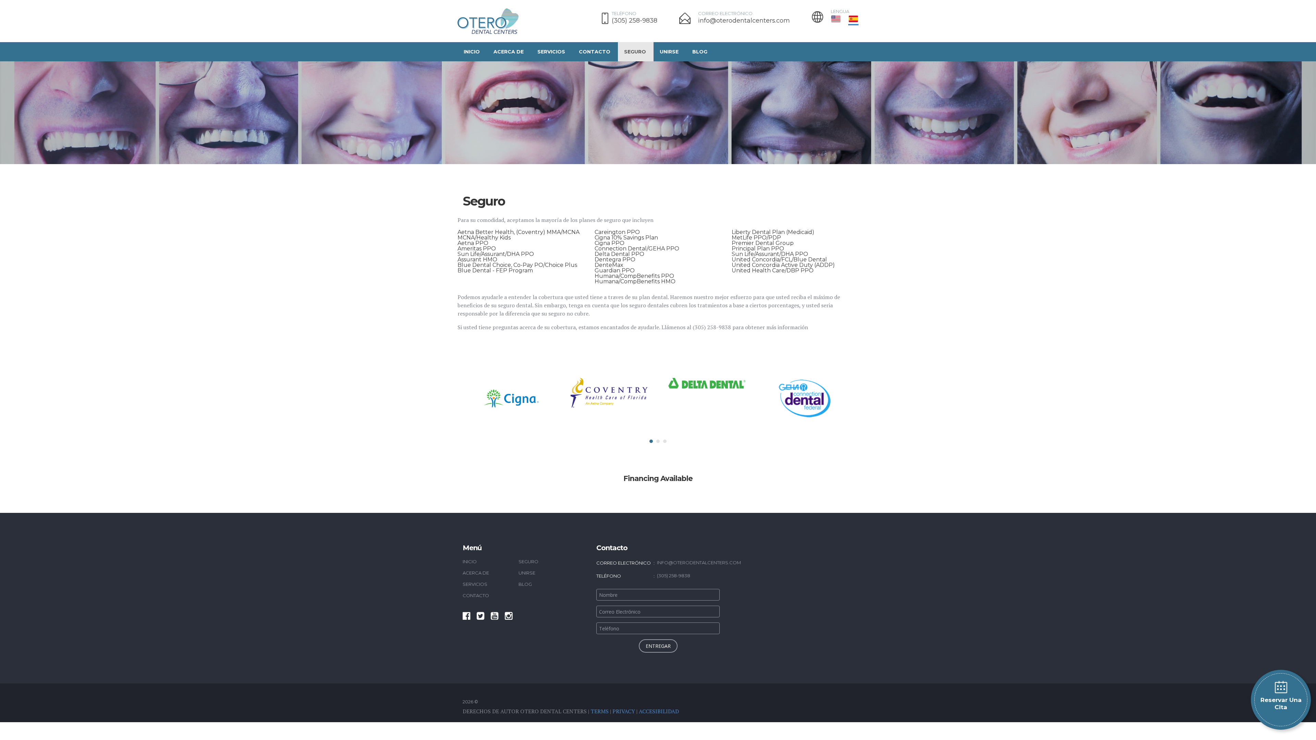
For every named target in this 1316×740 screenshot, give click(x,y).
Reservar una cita (1281, 703)
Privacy (623, 711)
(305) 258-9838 (634, 20)
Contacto (594, 52)
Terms (599, 711)
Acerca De (509, 52)
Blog (699, 52)
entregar (658, 646)
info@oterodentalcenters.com (744, 20)
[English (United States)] (837, 18)
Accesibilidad (659, 711)
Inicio (472, 52)
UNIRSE (669, 52)
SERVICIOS (551, 52)
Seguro (635, 52)
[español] (853, 18)
